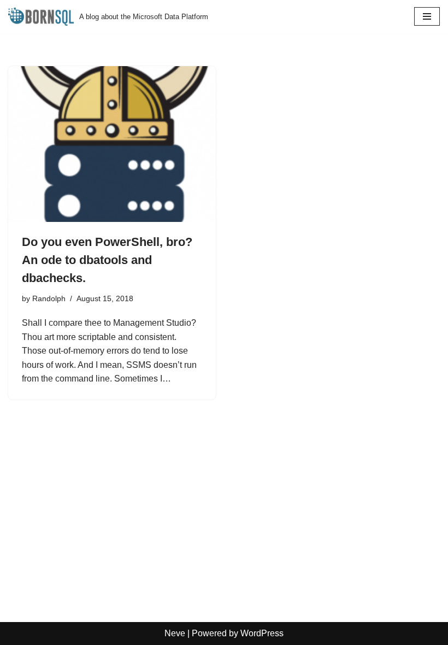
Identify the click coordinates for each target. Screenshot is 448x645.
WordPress (262, 633)
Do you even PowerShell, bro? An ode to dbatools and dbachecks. (107, 260)
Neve (174, 633)
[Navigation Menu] (427, 16)
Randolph (49, 298)
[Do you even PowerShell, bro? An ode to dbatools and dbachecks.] (112, 144)
